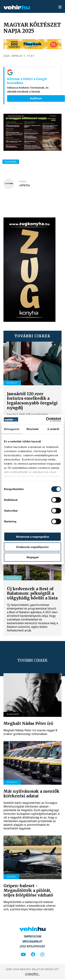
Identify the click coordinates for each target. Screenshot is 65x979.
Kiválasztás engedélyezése (32, 547)
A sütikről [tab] (53, 429)
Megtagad (32, 557)
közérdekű (11, 161)
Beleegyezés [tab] (11, 429)
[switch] (56, 500)
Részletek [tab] (32, 429)
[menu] (60, 7)
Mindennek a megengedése (32, 536)
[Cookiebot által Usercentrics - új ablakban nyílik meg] (46, 419)
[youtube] (23, 954)
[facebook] (33, 954)
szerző (22, 181)
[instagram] (42, 954)
